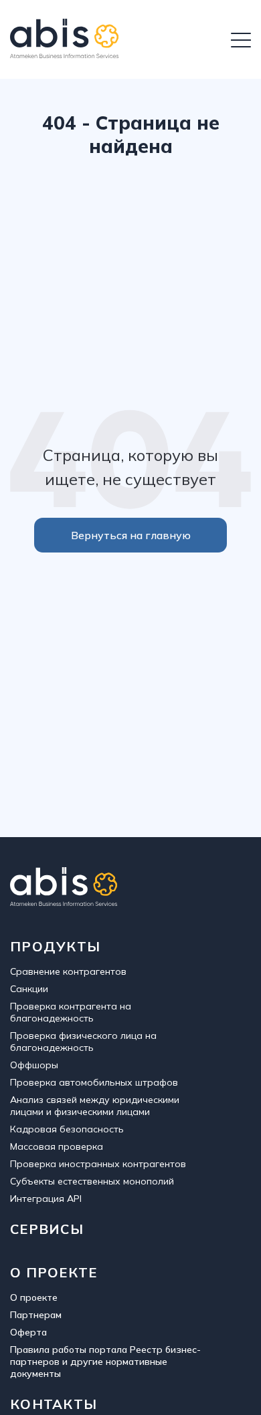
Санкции (29, 989)
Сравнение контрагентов (68, 971)
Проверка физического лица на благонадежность (83, 1042)
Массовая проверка (56, 1146)
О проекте (34, 1297)
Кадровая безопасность (67, 1129)
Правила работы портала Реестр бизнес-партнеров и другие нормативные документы (105, 1362)
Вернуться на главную (131, 535)
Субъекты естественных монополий (92, 1181)
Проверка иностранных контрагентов (98, 1164)
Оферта (28, 1332)
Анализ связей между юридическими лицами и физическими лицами (94, 1106)
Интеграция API (46, 1199)
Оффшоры (34, 1065)
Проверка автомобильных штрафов (94, 1082)
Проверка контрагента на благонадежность (70, 1012)
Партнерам (36, 1315)
